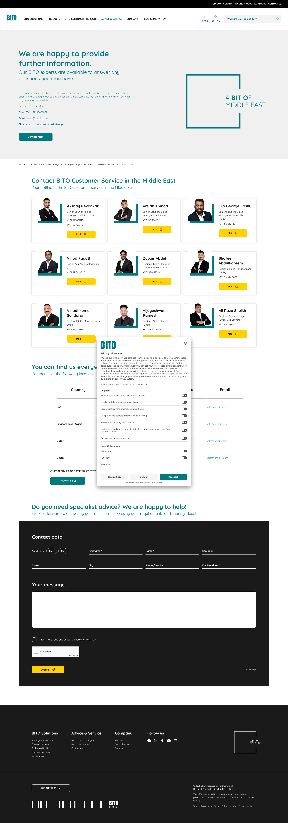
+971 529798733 (227, 324)
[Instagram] (156, 740)
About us (119, 740)
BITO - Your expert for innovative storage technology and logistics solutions (56, 164)
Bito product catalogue (82, 740)
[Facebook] (149, 740)
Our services (38, 756)
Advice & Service (106, 164)
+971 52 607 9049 (152, 329)
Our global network (124, 744)
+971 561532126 (227, 223)
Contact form (77, 748)
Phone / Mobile (154, 565)
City (91, 565)
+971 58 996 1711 (151, 220)
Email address (211, 565)
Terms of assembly (202, 806)
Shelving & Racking (41, 748)
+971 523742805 (75, 329)
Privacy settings (246, 806)
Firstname (95, 550)
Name (150, 550)
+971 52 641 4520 (76, 272)
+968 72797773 (75, 224)
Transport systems (41, 752)
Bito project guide (80, 744)
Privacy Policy (220, 806)
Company (207, 550)
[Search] (277, 19)
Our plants (120, 748)
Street (35, 565)
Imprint (233, 806)
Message (37, 594)
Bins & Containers (40, 744)
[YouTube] (169, 740)
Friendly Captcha (72, 655)
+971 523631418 (75, 220)
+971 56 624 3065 (228, 277)
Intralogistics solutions (42, 740)
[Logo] (15, 18)
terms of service (85, 639)
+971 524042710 (151, 272)
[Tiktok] (162, 740)
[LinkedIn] (175, 740)
